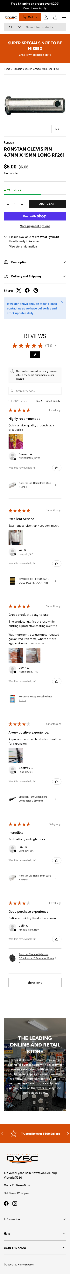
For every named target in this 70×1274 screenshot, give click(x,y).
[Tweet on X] (18, 290)
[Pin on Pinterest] (36, 290)
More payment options (35, 226)
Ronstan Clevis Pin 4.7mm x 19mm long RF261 (36, 69)
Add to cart (47, 203)
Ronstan (9, 142)
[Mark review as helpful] (56, 468)
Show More (37, 643)
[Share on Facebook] (27, 290)
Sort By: (40, 401)
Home (7, 69)
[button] (55, 17)
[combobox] (35, 27)
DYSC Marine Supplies (23, 1264)
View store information (23, 246)
